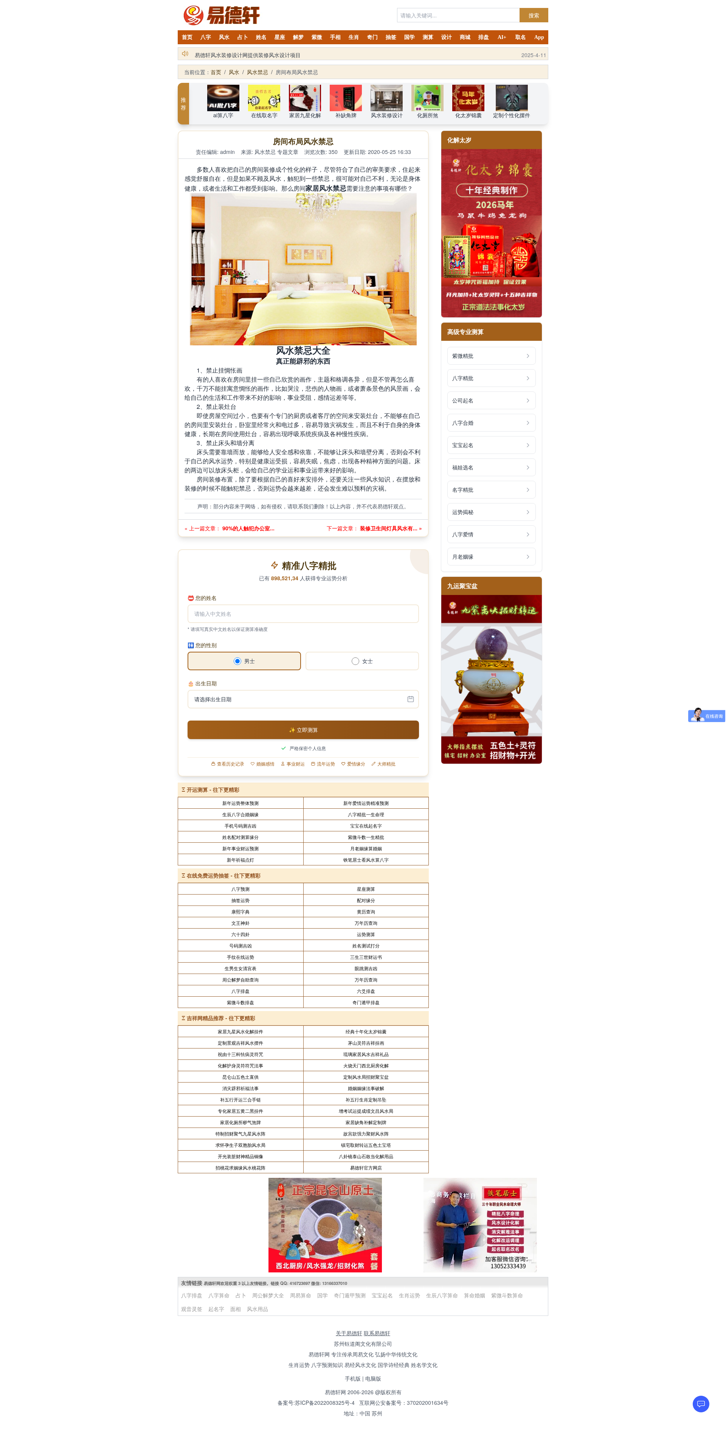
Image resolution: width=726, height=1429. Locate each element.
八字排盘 (240, 991)
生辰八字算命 (442, 1295)
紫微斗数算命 (507, 1295)
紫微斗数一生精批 (366, 837)
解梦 (298, 37)
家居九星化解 (305, 115)
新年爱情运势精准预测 (366, 803)
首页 (187, 37)
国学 (409, 37)
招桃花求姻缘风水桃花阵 (240, 1167)
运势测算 (366, 934)
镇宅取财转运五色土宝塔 (366, 1145)
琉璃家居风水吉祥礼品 (366, 1054)
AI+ (502, 37)
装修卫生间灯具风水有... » (390, 528)
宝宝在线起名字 (366, 825)
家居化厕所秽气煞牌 (240, 1122)
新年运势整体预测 (240, 803)
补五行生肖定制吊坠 (366, 1099)
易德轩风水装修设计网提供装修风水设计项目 (248, 53)
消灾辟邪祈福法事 (240, 1088)
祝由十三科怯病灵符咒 (240, 1054)
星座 (280, 37)
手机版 (353, 1378)
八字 (205, 37)
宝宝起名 (382, 1295)
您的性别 (202, 645)
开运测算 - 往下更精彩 (213, 789)
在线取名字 (264, 115)
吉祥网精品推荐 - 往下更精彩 (221, 1018)
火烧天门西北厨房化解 (366, 1065)
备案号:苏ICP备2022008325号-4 (316, 1402)
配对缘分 (366, 900)
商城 (465, 37)
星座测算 (366, 888)
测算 (428, 37)
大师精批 (386, 764)
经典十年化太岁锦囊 (366, 1031)
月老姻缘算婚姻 (366, 848)
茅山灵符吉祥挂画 (366, 1042)
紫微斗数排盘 (240, 1002)
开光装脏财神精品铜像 (240, 1156)
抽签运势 (240, 900)
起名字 (216, 1309)
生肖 (354, 37)
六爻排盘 (366, 991)
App (539, 37)
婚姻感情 (265, 764)
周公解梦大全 (268, 1295)
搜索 (534, 15)
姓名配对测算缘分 (240, 837)
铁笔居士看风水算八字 (366, 859)
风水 (224, 37)
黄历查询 (366, 911)
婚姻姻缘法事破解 (366, 1088)
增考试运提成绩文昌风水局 (366, 1110)
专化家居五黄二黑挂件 (240, 1110)
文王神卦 (240, 923)
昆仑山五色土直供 (240, 1076)
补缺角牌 (346, 115)
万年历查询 (366, 923)
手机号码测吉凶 (240, 825)
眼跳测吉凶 (366, 968)
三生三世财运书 (366, 957)
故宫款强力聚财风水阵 (366, 1133)
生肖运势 (409, 1295)
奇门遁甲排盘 (366, 1002)
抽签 (391, 37)
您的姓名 (202, 597)
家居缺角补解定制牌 (366, 1122)
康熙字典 (240, 911)
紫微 (317, 37)
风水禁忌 (257, 72)
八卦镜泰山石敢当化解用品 (366, 1156)
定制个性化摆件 (511, 115)
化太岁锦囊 (468, 115)
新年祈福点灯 (240, 859)
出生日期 (202, 683)
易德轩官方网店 (366, 1167)
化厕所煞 (427, 115)
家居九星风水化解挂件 (240, 1031)
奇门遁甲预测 (350, 1295)
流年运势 (326, 764)
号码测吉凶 (240, 945)
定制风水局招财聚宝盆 (366, 1076)
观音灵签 (191, 1309)
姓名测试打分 (366, 945)
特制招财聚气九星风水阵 (240, 1133)
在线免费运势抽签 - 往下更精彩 (224, 875)
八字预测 (240, 888)
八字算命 (219, 1295)
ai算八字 (223, 115)
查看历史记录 (230, 764)
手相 (335, 37)
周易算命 (300, 1295)
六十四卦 (240, 934)
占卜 (242, 37)
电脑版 (373, 1378)
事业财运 (296, 764)
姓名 (261, 37)
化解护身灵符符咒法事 (240, 1065)
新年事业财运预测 (240, 848)
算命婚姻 (474, 1295)
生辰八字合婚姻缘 (240, 814)
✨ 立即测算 (303, 729)
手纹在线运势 (240, 957)
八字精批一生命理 (366, 814)
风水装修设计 (387, 115)
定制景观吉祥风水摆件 (240, 1042)
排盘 (483, 37)
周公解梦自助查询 (240, 979)
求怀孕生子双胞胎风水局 (240, 1145)
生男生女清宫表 (240, 968)
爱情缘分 (356, 764)
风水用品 (257, 1309)
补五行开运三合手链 (240, 1099)
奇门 (372, 37)
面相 (235, 1309)
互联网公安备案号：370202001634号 (403, 1402)
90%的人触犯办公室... (248, 528)
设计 (446, 37)
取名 (520, 37)
